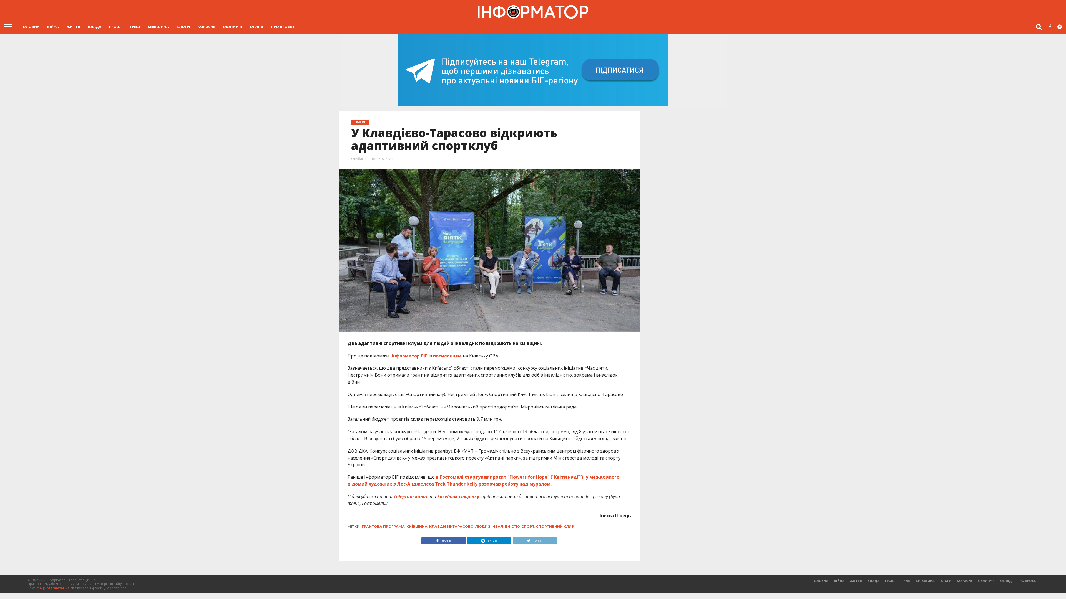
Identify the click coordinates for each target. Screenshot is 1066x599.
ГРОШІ (115, 26)
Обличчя (232, 26)
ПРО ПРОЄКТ (283, 26)
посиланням (447, 356)
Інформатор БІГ (410, 356)
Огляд (256, 26)
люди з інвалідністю (497, 526)
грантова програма (383, 526)
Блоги (183, 26)
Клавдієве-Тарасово (451, 526)
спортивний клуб (555, 526)
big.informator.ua (55, 588)
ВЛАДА (94, 26)
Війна (53, 26)
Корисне (206, 26)
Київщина (158, 26)
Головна (30, 26)
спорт (527, 526)
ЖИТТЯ (73, 26)
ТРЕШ (134, 26)
